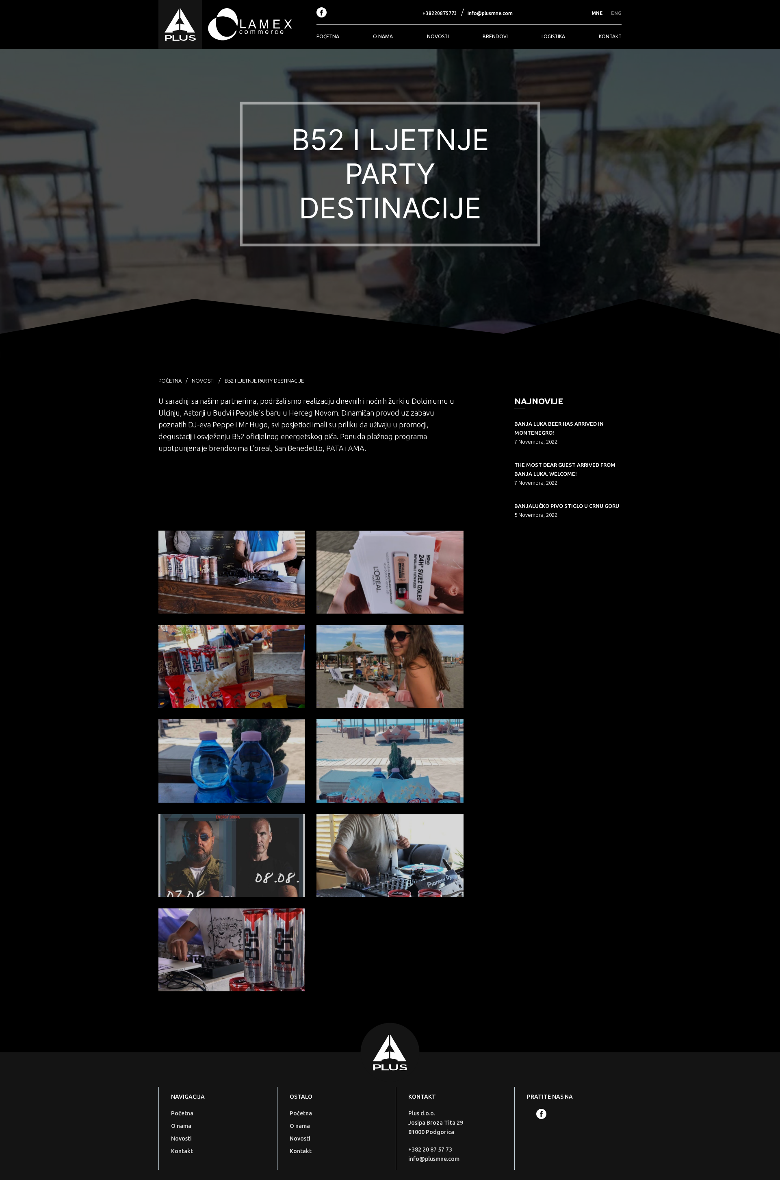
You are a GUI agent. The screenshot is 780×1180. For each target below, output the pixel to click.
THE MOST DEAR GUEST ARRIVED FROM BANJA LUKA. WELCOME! (564, 469)
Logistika (553, 36)
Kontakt (610, 36)
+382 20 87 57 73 (430, 1149)
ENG (616, 13)
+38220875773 (439, 13)
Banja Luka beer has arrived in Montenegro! (559, 428)
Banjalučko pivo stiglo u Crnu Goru (566, 506)
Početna (327, 36)
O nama (383, 36)
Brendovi (495, 36)
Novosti (438, 36)
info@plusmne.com (490, 13)
